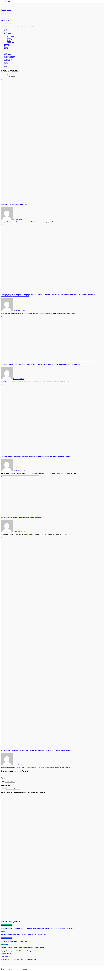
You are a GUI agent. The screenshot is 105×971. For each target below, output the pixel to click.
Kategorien (3, 788)
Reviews (6, 35)
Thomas (15, 310)
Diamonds (10, 39)
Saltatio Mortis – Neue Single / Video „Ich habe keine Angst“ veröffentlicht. (21, 517)
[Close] (1, 968)
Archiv (2, 781)
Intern (5, 62)
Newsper (29, 951)
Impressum (7, 60)
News (5, 30)
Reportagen (7, 45)
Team (8, 50)
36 (5, 774)
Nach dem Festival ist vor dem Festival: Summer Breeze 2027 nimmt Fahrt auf (22, 947)
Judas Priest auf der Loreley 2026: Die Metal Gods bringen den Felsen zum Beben (23, 934)
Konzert (9, 38)
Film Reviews (10, 42)
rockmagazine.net (6, 13)
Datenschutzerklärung (9, 56)
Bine (14, 219)
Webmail (6, 66)
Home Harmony (8, 59)
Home (5, 29)
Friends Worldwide (9, 57)
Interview (6, 44)
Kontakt (6, 48)
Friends (6, 47)
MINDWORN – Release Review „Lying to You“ (14, 204)
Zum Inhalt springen (6, 1)
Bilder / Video (7, 33)
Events (5, 32)
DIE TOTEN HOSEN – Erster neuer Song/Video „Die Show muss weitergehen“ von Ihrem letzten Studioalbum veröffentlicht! (36, 750)
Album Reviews (11, 36)
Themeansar (38, 951)
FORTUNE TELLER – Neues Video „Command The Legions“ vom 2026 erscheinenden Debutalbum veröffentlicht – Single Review (37, 456)
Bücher (9, 41)
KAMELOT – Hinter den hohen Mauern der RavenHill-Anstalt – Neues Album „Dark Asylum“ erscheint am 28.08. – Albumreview (37, 928)
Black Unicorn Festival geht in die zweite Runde (14, 941)
